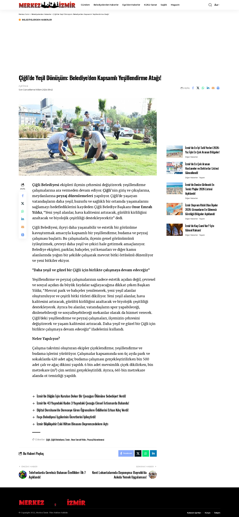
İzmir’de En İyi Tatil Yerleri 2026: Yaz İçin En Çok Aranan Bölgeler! (202, 150)
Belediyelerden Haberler (37, 20)
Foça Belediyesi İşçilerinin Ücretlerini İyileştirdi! (66, 416)
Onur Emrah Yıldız (78, 439)
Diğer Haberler (191, 157)
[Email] (213, 88)
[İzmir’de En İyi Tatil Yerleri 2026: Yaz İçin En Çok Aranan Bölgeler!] (174, 152)
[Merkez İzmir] (47, 4)
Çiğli (48, 439)
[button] (210, 5)
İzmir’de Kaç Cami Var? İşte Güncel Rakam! (199, 228)
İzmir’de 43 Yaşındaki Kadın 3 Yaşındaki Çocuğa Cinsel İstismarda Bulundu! (83, 403)
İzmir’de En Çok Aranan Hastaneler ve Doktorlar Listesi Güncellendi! (202, 168)
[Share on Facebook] (193, 88)
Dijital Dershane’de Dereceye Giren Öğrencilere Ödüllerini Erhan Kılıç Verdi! (83, 410)
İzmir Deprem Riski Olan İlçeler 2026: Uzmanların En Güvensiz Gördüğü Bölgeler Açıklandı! (201, 209)
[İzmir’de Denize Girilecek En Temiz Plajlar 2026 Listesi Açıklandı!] (174, 188)
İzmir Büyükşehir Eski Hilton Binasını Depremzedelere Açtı (72, 423)
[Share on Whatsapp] (203, 88)
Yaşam (202, 177)
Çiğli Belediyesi (57, 439)
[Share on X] (198, 88)
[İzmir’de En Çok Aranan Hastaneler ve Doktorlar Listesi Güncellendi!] (174, 168)
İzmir (68, 439)
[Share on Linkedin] (208, 88)
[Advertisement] (119, 47)
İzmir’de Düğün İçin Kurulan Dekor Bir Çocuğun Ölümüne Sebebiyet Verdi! (81, 396)
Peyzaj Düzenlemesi (95, 439)
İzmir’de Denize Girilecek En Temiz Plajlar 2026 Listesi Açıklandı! (199, 188)
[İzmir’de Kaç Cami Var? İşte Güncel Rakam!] (174, 230)
